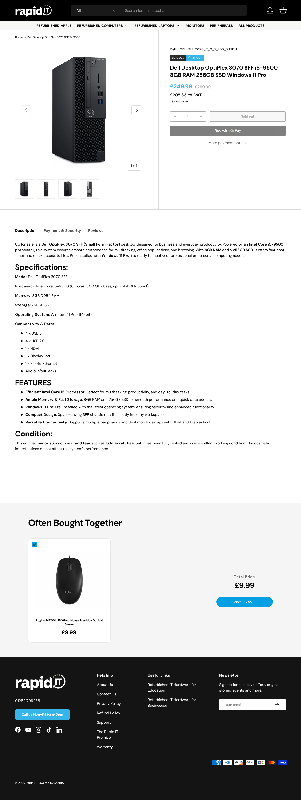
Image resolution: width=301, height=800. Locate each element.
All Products (251, 25)
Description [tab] (26, 230)
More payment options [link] (227, 142)
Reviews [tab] (95, 230)
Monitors (195, 25)
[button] (283, 10)
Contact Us (106, 694)
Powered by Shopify (51, 783)
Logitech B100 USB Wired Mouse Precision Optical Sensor (69, 622)
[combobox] (159, 10)
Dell (173, 49)
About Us (105, 684)
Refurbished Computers (100, 25)
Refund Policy (108, 712)
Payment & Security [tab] (62, 230)
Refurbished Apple (53, 25)
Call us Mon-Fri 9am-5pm (42, 714)
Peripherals (221, 25)
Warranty (105, 746)
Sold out (247, 116)
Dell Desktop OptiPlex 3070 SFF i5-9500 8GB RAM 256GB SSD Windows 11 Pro (55, 37)
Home (19, 37)
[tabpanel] (150, 348)
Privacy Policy (109, 703)
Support (104, 722)
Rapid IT (31, 783)
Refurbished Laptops (154, 25)
